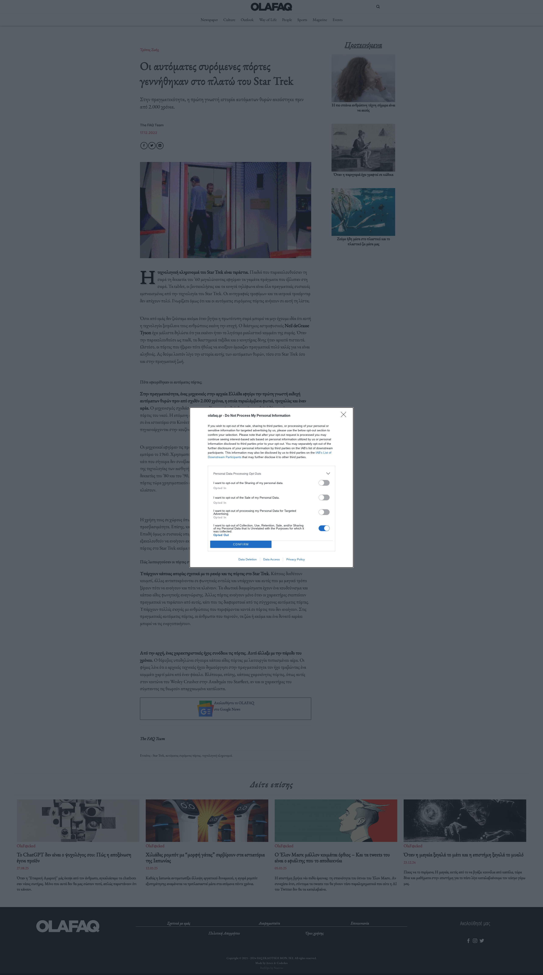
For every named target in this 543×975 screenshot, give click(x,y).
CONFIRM (241, 544)
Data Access (271, 559)
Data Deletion (247, 559)
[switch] (324, 483)
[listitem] (271, 473)
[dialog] (271, 487)
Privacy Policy (295, 559)
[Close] (345, 416)
